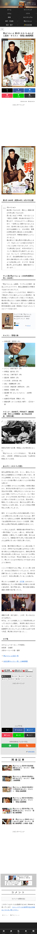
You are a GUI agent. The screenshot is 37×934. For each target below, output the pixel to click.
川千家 (22, 581)
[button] (29, 95)
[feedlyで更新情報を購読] (10, 745)
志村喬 (30, 676)
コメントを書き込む (18, 899)
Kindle (17, 325)
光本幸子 (23, 676)
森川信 (5, 679)
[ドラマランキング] (27, 670)
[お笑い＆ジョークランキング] (17, 670)
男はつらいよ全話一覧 (11, 656)
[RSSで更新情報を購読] (27, 745)
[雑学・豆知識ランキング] (7, 670)
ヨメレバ (29, 325)
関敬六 (19, 679)
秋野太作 (12, 679)
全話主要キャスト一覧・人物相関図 (15, 661)
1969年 (16, 676)
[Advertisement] (18, 124)
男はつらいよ (7, 676)
